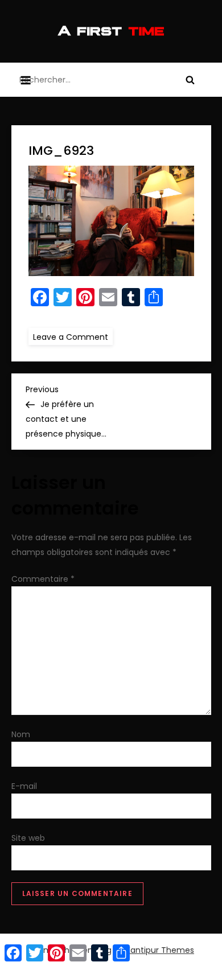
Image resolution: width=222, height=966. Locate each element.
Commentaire (43, 579)
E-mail (24, 786)
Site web (28, 838)
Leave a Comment (73, 336)
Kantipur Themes (160, 950)
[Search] (190, 80)
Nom (20, 734)
